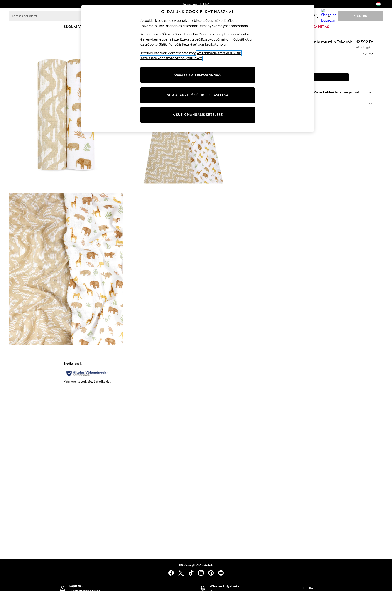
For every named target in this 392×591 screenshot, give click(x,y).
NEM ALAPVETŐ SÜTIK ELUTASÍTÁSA (197, 95)
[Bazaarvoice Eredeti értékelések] (87, 373)
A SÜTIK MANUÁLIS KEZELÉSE (198, 115)
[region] (197, 68)
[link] (315, 16)
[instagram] (201, 573)
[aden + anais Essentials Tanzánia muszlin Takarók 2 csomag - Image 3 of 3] (66, 269)
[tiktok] (191, 573)
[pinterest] (211, 573)
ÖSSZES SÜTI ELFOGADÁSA (197, 75)
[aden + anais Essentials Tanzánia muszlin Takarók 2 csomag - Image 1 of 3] (66, 115)
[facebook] (171, 573)
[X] (181, 573)
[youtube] (221, 573)
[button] (315, 104)
